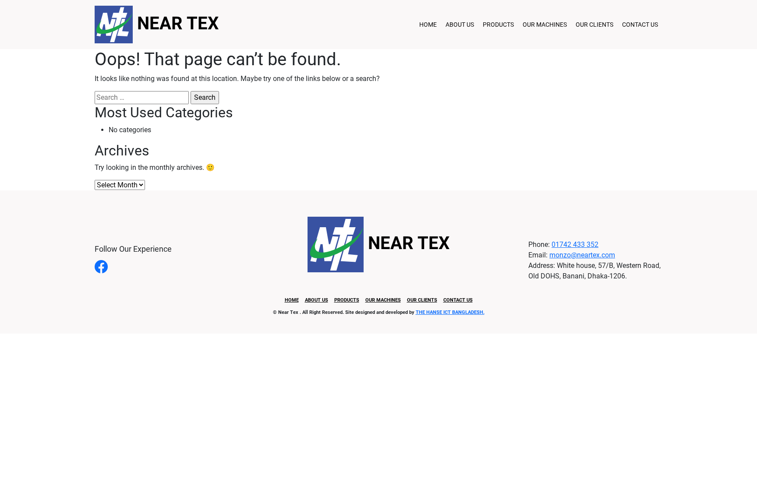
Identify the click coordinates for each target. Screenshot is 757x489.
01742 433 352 (575, 244)
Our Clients (594, 24)
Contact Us (640, 24)
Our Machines (545, 24)
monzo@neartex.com (582, 255)
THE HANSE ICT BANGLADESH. (450, 312)
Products (498, 24)
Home (428, 24)
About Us (460, 24)
